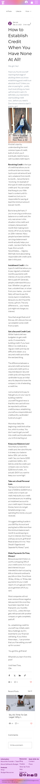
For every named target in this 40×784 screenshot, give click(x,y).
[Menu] (36, 2)
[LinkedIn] (28, 774)
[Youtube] (32, 774)
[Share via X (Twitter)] (14, 675)
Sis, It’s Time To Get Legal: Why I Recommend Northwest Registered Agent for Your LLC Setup (20, 716)
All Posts (9, 11)
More (27, 11)
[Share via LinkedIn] (20, 675)
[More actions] (30, 23)
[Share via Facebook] (9, 675)
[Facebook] (24, 774)
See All (30, 691)
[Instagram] (21, 774)
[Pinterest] (35, 774)
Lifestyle (18, 11)
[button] (32, 2)
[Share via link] (25, 675)
